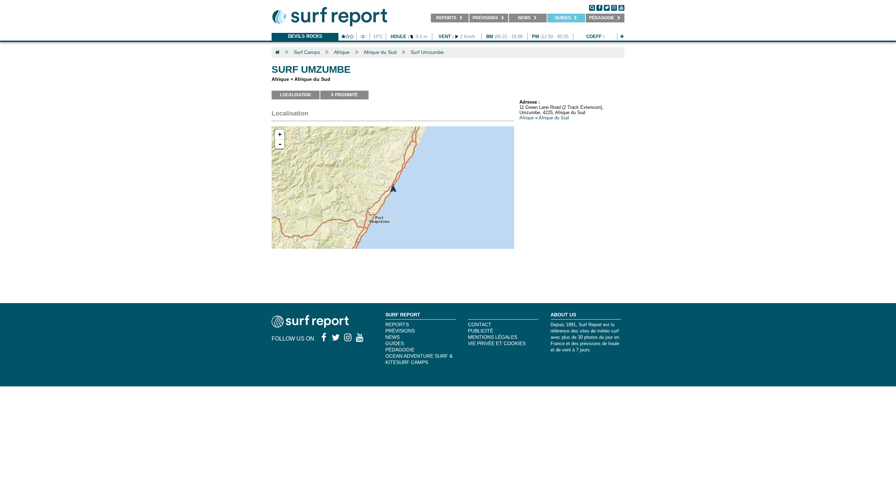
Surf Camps (307, 52)
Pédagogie (399, 349)
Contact (479, 324)
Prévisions (400, 331)
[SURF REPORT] (310, 326)
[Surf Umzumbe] (393, 187)
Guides (394, 343)
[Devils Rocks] (622, 36)
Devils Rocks (305, 36)
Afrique (342, 52)
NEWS (392, 337)
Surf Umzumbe (427, 52)
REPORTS (397, 324)
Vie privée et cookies (497, 343)
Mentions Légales (492, 337)
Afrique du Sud (380, 52)
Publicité (480, 331)
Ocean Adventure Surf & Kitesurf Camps (419, 359)
